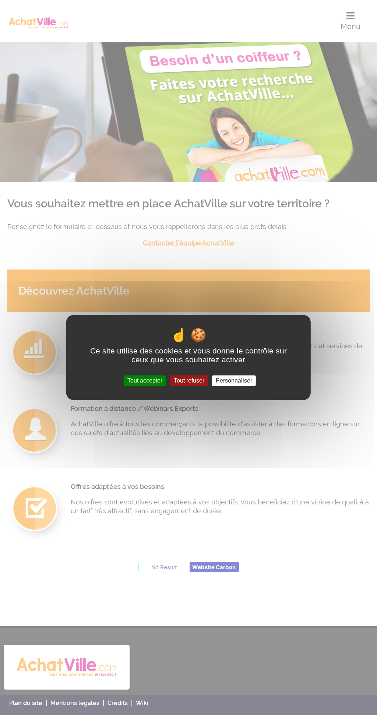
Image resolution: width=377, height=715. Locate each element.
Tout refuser (189, 380)
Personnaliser (234, 380)
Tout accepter (144, 380)
